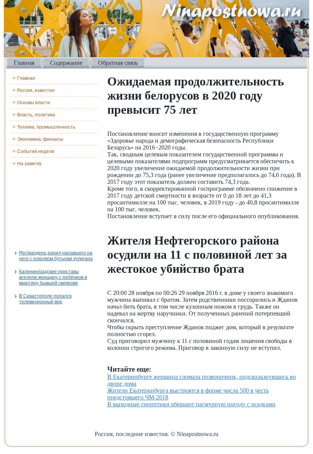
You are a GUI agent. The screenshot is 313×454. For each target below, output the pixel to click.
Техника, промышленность (46, 127)
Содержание (66, 63)
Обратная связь (118, 63)
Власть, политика (36, 115)
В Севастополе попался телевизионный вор (45, 298)
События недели (35, 151)
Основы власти (33, 102)
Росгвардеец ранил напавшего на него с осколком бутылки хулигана (56, 255)
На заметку (29, 163)
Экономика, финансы (40, 139)
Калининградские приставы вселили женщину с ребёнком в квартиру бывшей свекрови (53, 277)
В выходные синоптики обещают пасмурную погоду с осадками (191, 404)
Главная (24, 63)
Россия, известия (36, 90)
